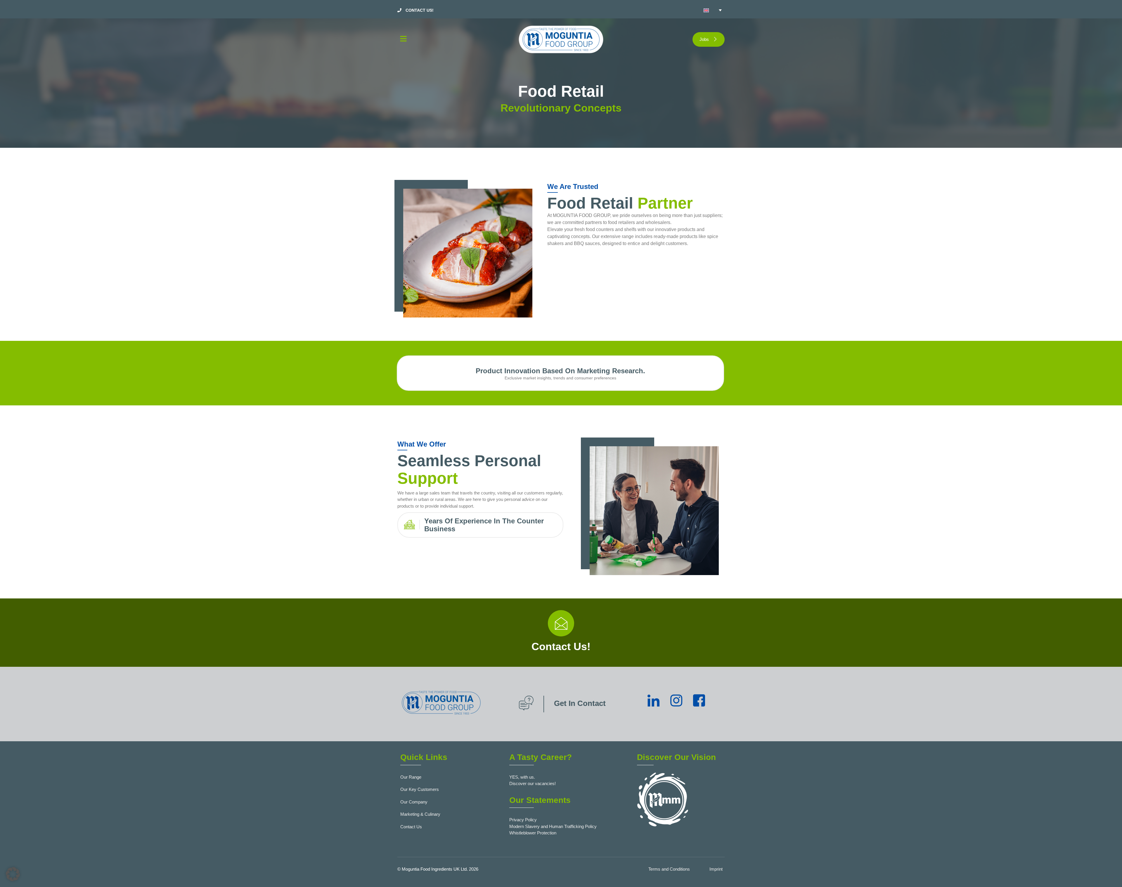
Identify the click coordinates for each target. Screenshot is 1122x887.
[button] (450, 39)
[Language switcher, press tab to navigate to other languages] (713, 10)
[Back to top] (1109, 874)
